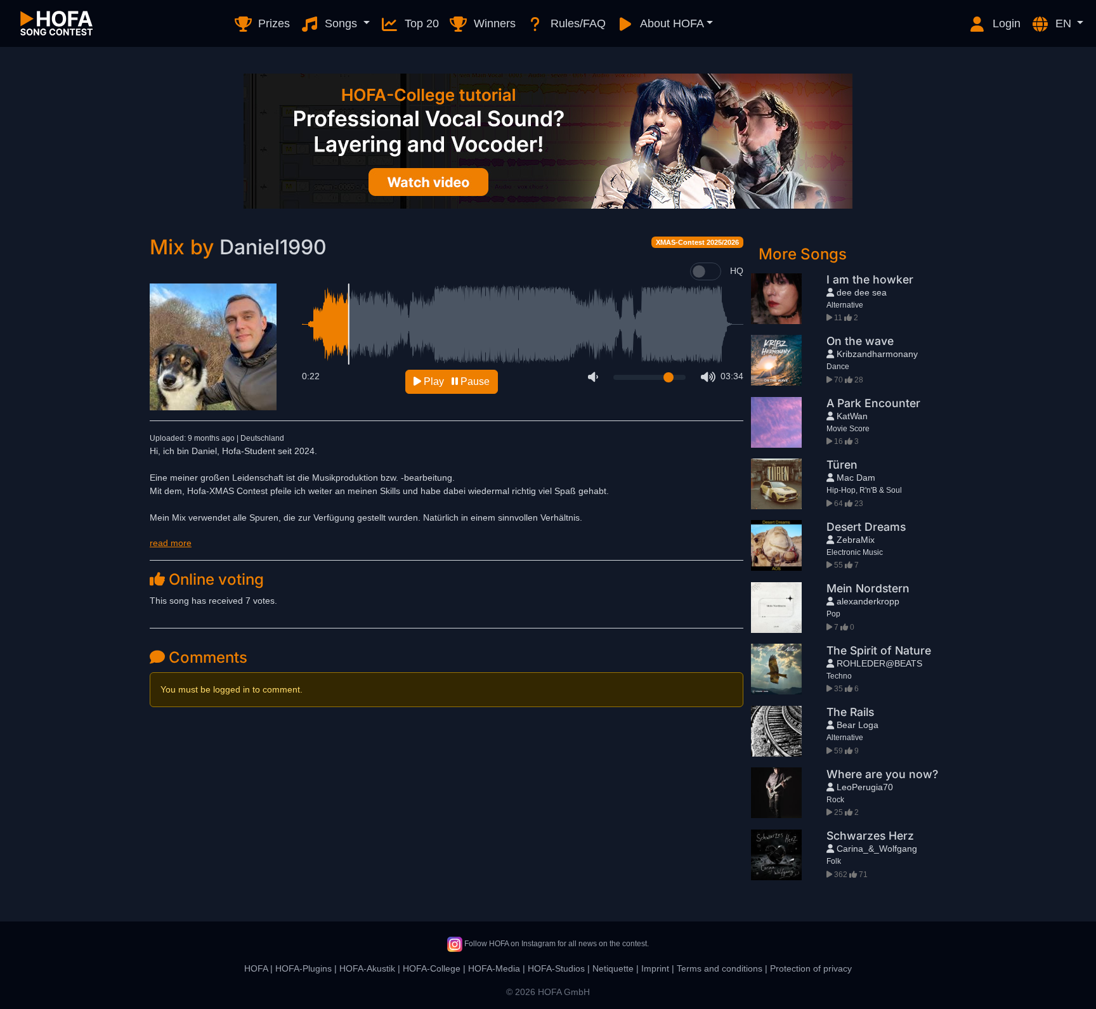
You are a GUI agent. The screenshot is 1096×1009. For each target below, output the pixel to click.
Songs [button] (341, 23)
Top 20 (420, 23)
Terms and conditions (719, 968)
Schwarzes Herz (870, 835)
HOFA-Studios (556, 968)
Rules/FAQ (576, 23)
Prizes (272, 23)
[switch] (705, 271)
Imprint (655, 968)
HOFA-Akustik (367, 968)
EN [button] (1063, 23)
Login (1005, 23)
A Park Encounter (873, 403)
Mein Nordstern (868, 588)
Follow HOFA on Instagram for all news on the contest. (555, 943)
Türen (842, 464)
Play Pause (455, 381)
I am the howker (869, 279)
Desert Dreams (866, 526)
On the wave (860, 341)
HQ (736, 271)
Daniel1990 (273, 247)
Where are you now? (882, 774)
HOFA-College (431, 968)
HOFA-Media (494, 968)
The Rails (850, 712)
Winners (493, 23)
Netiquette (613, 968)
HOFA (256, 968)
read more (171, 543)
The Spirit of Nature (878, 650)
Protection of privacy (811, 968)
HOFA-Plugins (303, 968)
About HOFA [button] (670, 23)
